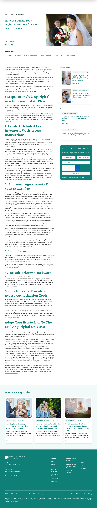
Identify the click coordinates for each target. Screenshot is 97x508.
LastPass (46, 144)
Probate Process (55, 467)
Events (82, 462)
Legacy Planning (70, 56)
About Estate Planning (54, 457)
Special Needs (54, 478)
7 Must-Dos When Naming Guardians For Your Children (71, 458)
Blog (81, 465)
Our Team (83, 460)
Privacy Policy (66, 494)
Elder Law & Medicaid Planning (56, 482)
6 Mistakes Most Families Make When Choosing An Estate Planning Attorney (71, 465)
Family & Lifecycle (46, 56)
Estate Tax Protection (54, 470)
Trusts (53, 464)
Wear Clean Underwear (69, 471)
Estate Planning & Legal (31, 56)
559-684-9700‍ (8, 469)
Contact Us (83, 468)
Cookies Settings (88, 494)
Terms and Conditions (76, 494)
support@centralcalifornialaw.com (13, 471)
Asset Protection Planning (55, 475)
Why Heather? (84, 457)
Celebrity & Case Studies (13, 56)
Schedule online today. (11, 373)
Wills (52, 461)
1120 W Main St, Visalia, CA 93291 (13, 464)
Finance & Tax (58, 56)
